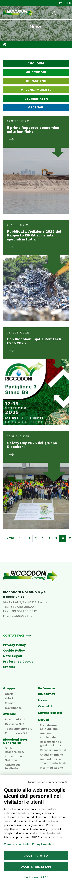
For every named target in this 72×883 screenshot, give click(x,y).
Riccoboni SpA (15, 719)
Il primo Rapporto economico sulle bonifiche (33, 129)
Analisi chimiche (51, 754)
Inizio (10, 538)
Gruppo (9, 688)
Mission (10, 703)
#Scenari (36, 107)
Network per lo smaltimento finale (53, 761)
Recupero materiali (53, 750)
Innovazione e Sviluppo (14, 758)
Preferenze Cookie (18, 661)
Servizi (43, 719)
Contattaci (13, 635)
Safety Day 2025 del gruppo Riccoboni (32, 445)
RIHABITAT (47, 694)
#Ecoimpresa (36, 98)
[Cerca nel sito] (54, 14)
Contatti (45, 706)
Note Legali (12, 656)
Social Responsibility (14, 750)
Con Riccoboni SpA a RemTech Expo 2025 (34, 341)
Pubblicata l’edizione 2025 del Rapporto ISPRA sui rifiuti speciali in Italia (34, 235)
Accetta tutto (36, 855)
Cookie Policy (14, 650)
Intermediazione (51, 767)
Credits (9, 667)
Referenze (46, 688)
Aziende (9, 714)
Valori (9, 698)
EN (69, 3)
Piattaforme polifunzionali (49, 727)
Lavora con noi (50, 712)
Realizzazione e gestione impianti (52, 743)
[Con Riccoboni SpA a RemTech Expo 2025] (36, 392)
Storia (9, 693)
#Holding (36, 63)
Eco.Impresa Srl (16, 733)
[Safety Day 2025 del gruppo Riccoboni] (36, 496)
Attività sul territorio (12, 766)
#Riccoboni (36, 72)
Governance (13, 707)
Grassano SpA (14, 724)
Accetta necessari (36, 866)
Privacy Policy (14, 645)
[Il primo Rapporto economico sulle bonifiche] (36, 181)
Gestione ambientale (48, 735)
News (42, 700)
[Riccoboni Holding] (36, 576)
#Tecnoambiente (36, 90)
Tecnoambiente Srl (18, 728)
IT (61, 3)
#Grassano (36, 81)
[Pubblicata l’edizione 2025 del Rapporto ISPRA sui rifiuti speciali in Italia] (36, 288)
